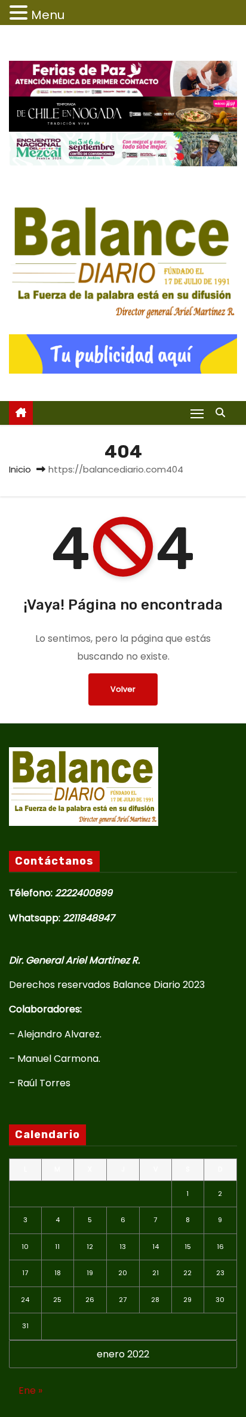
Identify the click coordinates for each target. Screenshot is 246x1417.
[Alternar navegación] (197, 413)
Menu (47, 15)
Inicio (20, 469)
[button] (223, 412)
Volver (123, 689)
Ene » (30, 1390)
